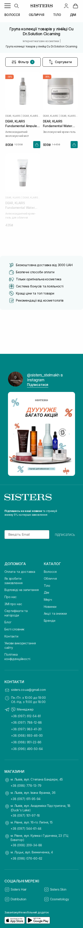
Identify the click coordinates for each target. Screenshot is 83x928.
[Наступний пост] (69, 434)
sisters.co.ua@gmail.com (28, 690)
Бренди (49, 620)
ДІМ (73, 15)
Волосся (50, 571)
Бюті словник (14, 629)
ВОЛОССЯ (12, 15)
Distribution (18, 899)
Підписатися (37, 384)
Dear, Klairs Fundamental (31, 115)
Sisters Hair (19, 889)
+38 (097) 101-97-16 (25, 815)
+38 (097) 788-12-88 (26, 722)
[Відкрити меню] (7, 6)
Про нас (10, 597)
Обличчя (50, 578)
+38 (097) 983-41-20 (26, 729)
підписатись (65, 534)
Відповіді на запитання (21, 590)
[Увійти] (66, 6)
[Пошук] (16, 6)
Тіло (47, 585)
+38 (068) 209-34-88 (26, 845)
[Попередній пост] (13, 434)
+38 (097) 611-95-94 (26, 799)
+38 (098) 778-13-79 (26, 785)
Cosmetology (59, 899)
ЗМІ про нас (13, 604)
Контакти (11, 636)
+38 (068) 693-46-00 (27, 735)
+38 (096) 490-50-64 (27, 749)
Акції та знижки (55, 613)
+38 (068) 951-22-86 (26, 742)
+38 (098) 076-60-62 (26, 858)
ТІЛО (57, 15)
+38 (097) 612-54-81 (26, 716)
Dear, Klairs (13, 115)
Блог (7, 622)
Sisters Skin (58, 889)
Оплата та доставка (19, 571)
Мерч (48, 599)
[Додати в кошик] (36, 144)
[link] (75, 6)
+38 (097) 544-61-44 (26, 828)
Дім (46, 592)
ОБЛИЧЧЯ (36, 15)
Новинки (50, 606)
